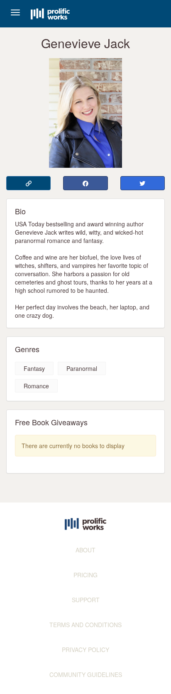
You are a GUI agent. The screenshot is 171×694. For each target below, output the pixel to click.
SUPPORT (86, 600)
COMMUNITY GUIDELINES (85, 674)
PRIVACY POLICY (85, 649)
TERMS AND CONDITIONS (85, 624)
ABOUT (85, 550)
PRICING (85, 575)
